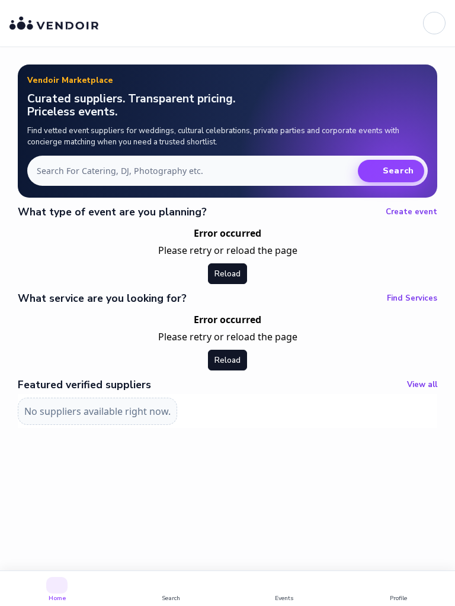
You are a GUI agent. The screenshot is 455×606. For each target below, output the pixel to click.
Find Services (412, 298)
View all (422, 384)
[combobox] (195, 171)
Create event (411, 212)
